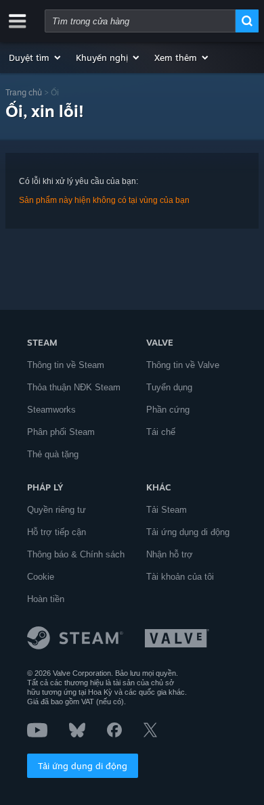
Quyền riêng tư (56, 510)
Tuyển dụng (169, 387)
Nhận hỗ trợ (169, 554)
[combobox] (140, 20)
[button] (35, 57)
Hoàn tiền (45, 599)
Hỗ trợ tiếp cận (56, 532)
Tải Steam (166, 510)
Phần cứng (168, 410)
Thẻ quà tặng (53, 454)
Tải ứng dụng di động (82, 765)
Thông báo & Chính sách (76, 554)
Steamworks (51, 410)
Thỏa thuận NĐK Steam (73, 387)
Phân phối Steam (61, 432)
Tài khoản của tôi (180, 577)
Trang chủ (23, 92)
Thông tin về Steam (65, 365)
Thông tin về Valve (182, 365)
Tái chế (160, 432)
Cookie (40, 577)
